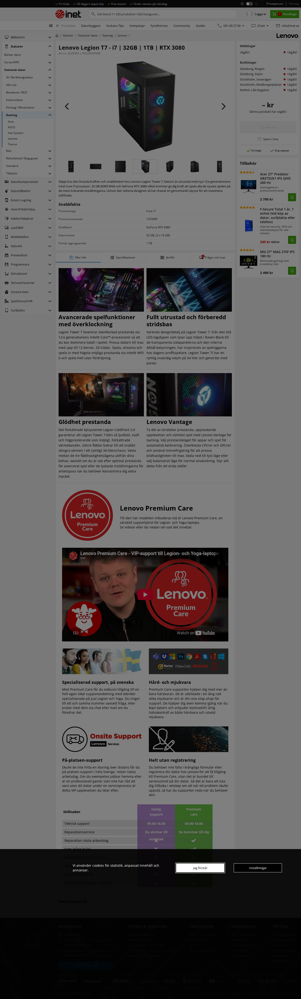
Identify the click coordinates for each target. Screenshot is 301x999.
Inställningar (258, 868)
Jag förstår (200, 868)
